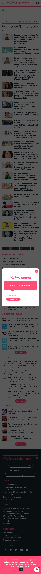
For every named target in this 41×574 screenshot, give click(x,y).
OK (21, 570)
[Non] (38, 565)
